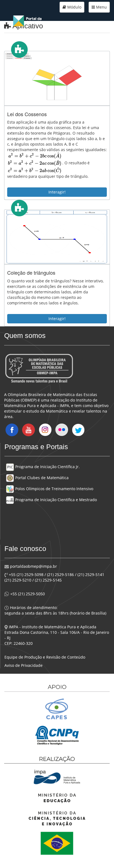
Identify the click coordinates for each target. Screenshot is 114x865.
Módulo (73, 7)
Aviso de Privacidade (23, 665)
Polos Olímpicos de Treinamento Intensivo (53, 488)
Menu (101, 7)
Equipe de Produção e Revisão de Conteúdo (44, 657)
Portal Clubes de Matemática (41, 477)
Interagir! (57, 192)
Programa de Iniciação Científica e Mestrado (55, 499)
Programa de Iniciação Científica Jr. (47, 466)
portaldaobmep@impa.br (33, 566)
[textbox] (34, 163)
